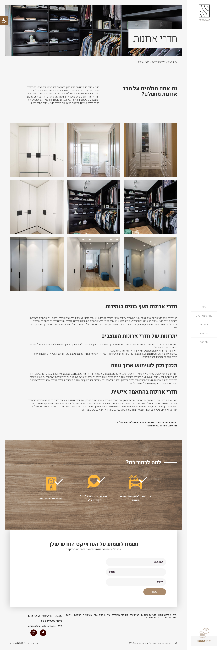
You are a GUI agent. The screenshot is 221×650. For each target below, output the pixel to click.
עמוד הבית (172, 62)
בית (204, 307)
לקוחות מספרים (120, 615)
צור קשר (204, 342)
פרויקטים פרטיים (204, 316)
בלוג (107, 615)
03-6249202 (48, 621)
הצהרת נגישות (73, 615)
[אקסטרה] (20, 643)
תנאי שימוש (170, 617)
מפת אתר (99, 615)
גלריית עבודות (158, 62)
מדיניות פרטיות (154, 617)
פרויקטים (134, 615)
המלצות (204, 324)
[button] (4, 20)
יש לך (204, 641)
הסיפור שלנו (164, 615)
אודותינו (204, 333)
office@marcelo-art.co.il (42, 626)
